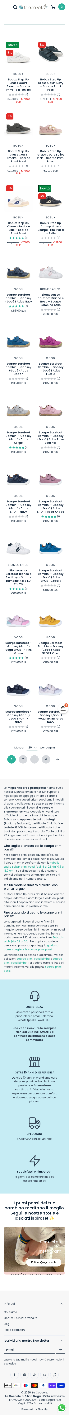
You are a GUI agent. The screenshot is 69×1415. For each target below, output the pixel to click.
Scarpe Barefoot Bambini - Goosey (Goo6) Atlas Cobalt (18, 369)
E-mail (10, 1350)
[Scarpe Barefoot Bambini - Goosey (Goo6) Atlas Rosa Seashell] (50, 406)
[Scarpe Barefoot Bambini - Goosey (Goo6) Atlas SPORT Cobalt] (50, 544)
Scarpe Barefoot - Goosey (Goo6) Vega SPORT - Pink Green (18, 648)
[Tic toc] (34, 1375)
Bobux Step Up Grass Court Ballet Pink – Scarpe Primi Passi (50, 156)
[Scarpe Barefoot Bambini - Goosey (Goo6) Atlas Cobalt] (18, 338)
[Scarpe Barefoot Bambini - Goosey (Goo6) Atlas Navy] (18, 269)
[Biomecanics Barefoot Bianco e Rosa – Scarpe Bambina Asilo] (50, 269)
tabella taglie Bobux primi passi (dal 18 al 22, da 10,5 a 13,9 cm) (34, 867)
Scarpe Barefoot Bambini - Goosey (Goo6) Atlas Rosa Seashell (50, 438)
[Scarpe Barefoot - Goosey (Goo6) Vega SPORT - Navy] (18, 686)
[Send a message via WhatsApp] (62, 1408)
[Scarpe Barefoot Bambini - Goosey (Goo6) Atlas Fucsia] (50, 338)
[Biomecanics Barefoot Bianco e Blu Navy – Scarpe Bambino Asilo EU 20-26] (18, 544)
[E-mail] (44, 1375)
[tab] (6, 66)
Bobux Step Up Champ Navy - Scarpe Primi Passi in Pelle (51, 228)
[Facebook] (14, 1375)
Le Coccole (39, 1392)
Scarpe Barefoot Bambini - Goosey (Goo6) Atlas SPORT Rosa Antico (50, 507)
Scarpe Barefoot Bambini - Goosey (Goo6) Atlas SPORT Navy (18, 507)
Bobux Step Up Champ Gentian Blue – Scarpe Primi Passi (18, 228)
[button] (6, 7)
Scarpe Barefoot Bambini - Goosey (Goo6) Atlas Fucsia (50, 369)
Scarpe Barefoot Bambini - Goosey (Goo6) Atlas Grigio (18, 438)
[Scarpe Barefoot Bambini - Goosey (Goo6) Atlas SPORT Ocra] (50, 617)
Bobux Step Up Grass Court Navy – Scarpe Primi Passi (50, 85)
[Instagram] (24, 1375)
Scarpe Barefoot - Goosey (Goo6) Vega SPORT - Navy (18, 717)
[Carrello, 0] (53, 7)
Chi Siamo (10, 1312)
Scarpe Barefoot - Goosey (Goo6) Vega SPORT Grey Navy (51, 717)
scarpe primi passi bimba (33, 959)
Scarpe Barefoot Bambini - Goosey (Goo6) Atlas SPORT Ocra (50, 648)
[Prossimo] (57, 759)
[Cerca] (15, 7)
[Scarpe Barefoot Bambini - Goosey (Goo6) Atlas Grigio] (18, 406)
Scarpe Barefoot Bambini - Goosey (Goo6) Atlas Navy (18, 298)
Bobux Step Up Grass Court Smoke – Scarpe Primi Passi (18, 156)
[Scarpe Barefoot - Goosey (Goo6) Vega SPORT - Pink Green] (18, 617)
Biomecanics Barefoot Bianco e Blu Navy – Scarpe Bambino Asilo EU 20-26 (18, 577)
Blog (6, 1324)
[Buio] (61, 6)
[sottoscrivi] (60, 1350)
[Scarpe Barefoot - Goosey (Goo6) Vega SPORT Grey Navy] (50, 686)
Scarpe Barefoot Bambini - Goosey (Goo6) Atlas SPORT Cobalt (50, 576)
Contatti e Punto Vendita (20, 1318)
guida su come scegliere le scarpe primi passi (31, 947)
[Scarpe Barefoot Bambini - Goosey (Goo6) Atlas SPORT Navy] (18, 475)
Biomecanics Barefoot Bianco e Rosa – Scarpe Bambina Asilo (51, 300)
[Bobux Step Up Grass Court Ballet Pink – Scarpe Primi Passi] (50, 125)
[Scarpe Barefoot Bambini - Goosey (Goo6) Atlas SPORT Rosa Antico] (50, 475)
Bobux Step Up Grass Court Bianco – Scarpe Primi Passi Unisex (18, 85)
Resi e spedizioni (14, 1330)
